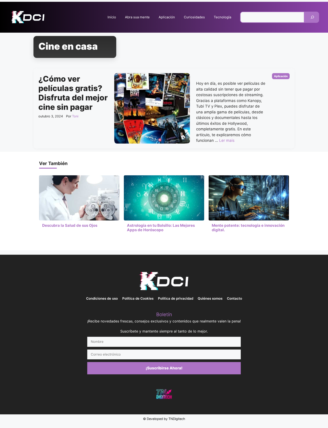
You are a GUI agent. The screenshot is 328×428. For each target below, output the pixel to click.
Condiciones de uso (102, 298)
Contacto (234, 298)
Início (112, 17)
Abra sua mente (137, 17)
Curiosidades (194, 17)
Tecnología (222, 17)
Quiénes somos (210, 298)
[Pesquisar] (312, 17)
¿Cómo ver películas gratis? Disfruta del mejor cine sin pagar (73, 93)
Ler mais (227, 140)
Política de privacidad (175, 298)
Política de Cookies (138, 298)
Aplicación (167, 17)
